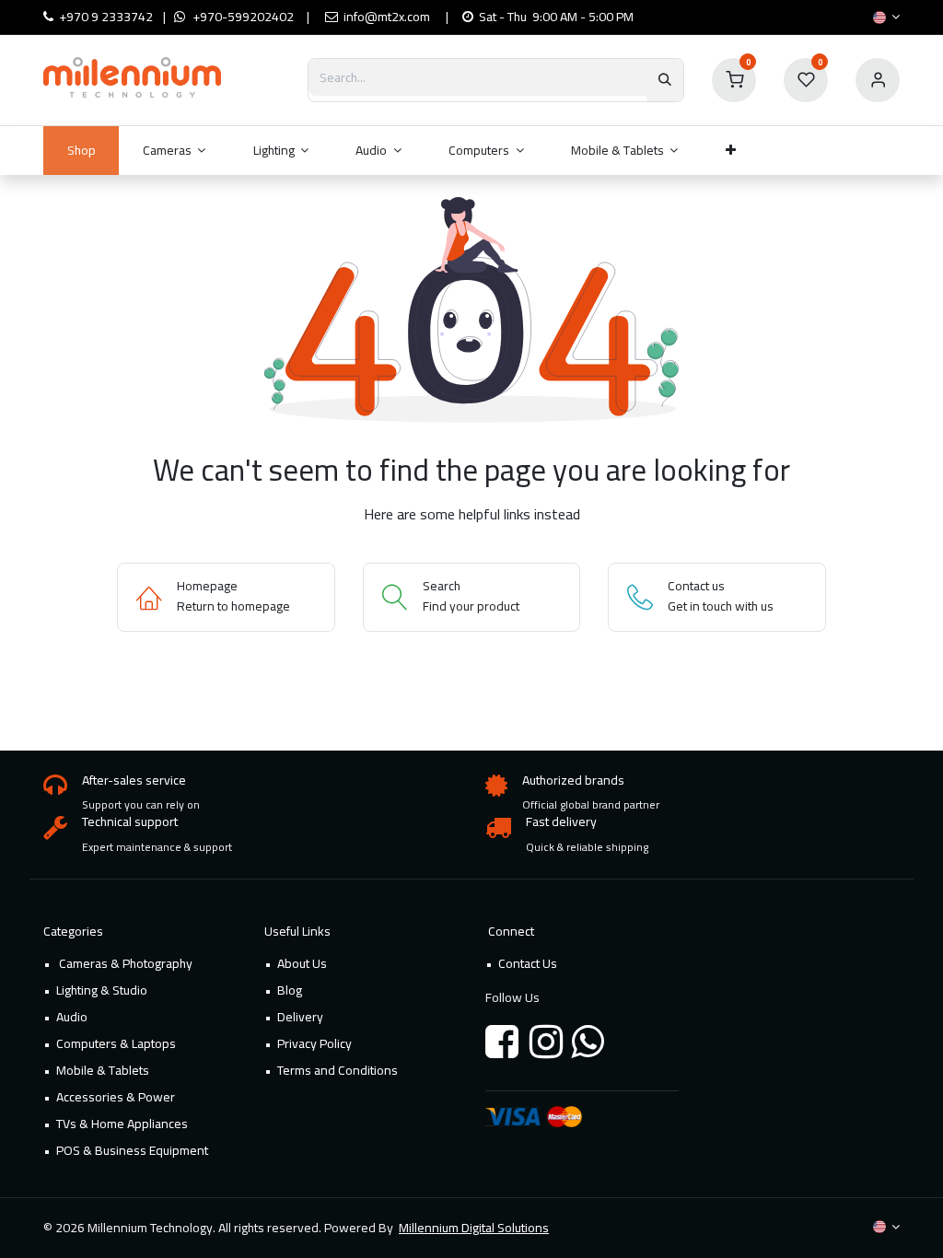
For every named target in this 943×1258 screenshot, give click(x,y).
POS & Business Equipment (132, 1150)
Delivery (300, 1017)
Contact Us (527, 963)
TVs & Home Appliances (122, 1124)
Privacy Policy (314, 1043)
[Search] (664, 80)
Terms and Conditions (337, 1070)
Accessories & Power (115, 1097)
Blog (289, 990)
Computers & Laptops (116, 1043)
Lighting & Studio (101, 990)
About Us (302, 963)
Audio (71, 1017)
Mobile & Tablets (102, 1070)
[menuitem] (81, 150)
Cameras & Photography (124, 963)
